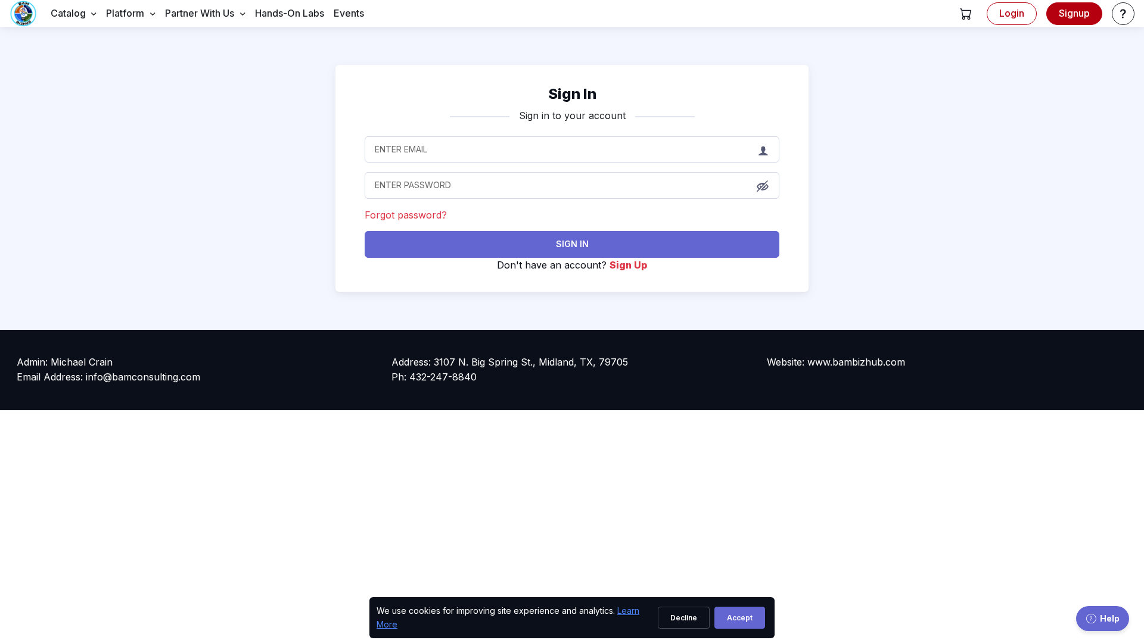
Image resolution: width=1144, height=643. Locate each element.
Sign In (572, 244)
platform (125, 13)
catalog (68, 13)
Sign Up (628, 265)
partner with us (199, 13)
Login (1011, 13)
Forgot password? (406, 215)
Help (1110, 618)
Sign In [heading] (572, 93)
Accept (740, 617)
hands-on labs (289, 13)
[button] (966, 13)
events (349, 13)
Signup (1074, 13)
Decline (683, 617)
